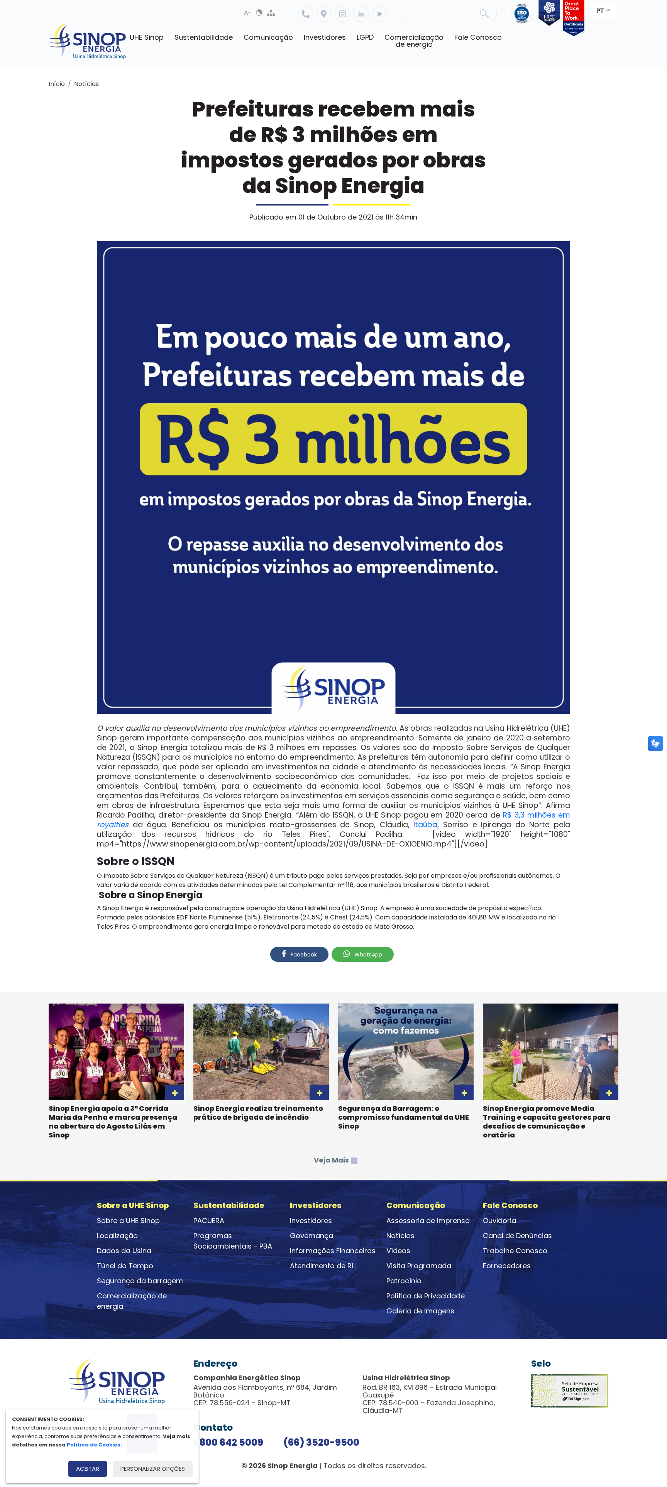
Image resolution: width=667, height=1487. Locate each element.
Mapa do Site (271, 12)
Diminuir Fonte (248, 12)
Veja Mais (335, 1160)
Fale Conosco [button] (478, 37)
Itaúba (425, 825)
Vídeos (398, 1251)
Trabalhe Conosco (515, 1251)
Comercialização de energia (132, 1301)
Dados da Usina (124, 1251)
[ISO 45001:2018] (523, 18)
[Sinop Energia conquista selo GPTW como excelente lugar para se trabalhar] (572, 18)
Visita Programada (418, 1266)
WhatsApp (367, 954)
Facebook (303, 954)
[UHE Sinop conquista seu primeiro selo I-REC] (547, 18)
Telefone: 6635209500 (305, 14)
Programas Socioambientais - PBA (232, 1241)
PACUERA (208, 1220)
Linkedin (361, 14)
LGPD (365, 37)
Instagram (342, 14)
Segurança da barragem (140, 1281)
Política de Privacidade (425, 1296)
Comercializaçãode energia (414, 40)
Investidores (311, 1220)
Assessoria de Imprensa (428, 1220)
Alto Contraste (259, 12)
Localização (324, 14)
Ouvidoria (499, 1220)
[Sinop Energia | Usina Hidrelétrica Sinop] (87, 41)
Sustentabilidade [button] (203, 37)
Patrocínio (404, 1281)
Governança (311, 1235)
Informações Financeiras (333, 1251)
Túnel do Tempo (125, 1266)
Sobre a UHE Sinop (128, 1220)
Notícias (86, 83)
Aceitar (87, 1469)
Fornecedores (507, 1266)
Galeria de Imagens (420, 1311)
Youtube (379, 14)
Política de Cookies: (94, 1444)
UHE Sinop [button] (147, 37)
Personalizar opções (152, 1469)
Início (57, 83)
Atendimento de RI (321, 1266)
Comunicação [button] (268, 37)
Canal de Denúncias (517, 1235)
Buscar (484, 13)
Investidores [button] (325, 37)
